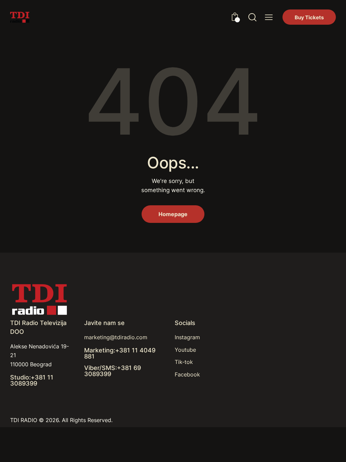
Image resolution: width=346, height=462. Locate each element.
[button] (269, 17)
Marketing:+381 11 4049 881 (119, 353)
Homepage (173, 214)
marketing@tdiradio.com (115, 337)
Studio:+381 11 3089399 (31, 380)
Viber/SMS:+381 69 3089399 (112, 371)
